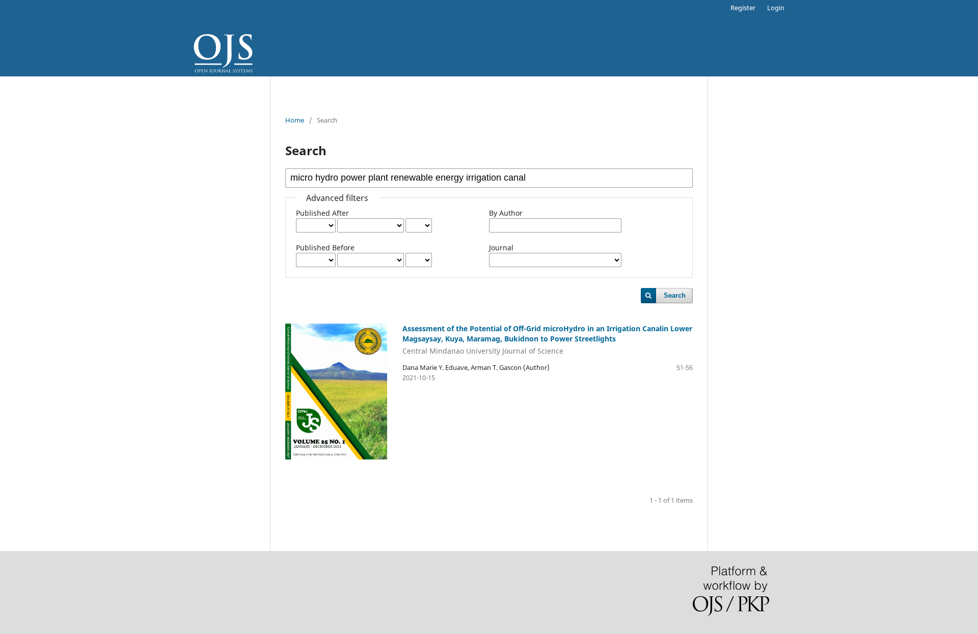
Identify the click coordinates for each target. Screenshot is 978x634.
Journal (501, 247)
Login (775, 7)
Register (742, 7)
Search (675, 295)
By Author (506, 213)
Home (294, 120)
